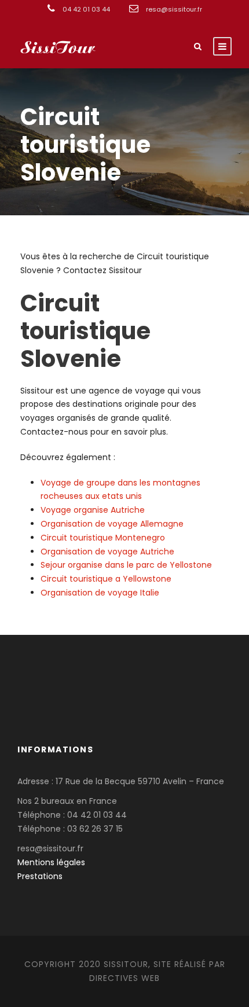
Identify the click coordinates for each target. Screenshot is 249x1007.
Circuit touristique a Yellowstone (106, 579)
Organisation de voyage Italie (100, 592)
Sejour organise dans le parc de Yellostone (126, 565)
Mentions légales (51, 862)
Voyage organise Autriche (93, 510)
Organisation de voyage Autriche (107, 551)
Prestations (40, 876)
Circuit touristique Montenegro (103, 537)
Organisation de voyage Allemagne (112, 524)
